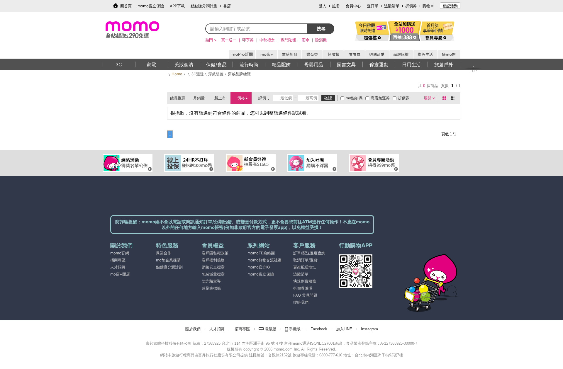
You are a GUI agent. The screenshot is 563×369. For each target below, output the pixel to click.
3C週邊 (197, 74)
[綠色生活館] (425, 53)
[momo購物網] (241, 53)
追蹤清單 (391, 6)
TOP (473, 71)
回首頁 (126, 6)
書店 (227, 6)
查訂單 (372, 6)
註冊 (336, 6)
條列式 (454, 98)
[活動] (372, 31)
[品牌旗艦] (401, 53)
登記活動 (450, 6)
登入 (322, 6)
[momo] (145, 29)
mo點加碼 (354, 98)
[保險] (333, 53)
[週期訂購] (377, 53)
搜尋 (321, 28)
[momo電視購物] (354, 53)
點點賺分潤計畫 (204, 6)
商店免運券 (380, 98)
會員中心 (353, 6)
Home (177, 74)
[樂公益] (312, 53)
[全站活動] (404, 31)
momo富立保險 (151, 6)
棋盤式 (445, 98)
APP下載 (177, 6)
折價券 (411, 6)
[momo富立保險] (248, 281)
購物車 (428, 6)
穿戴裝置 (215, 74)
